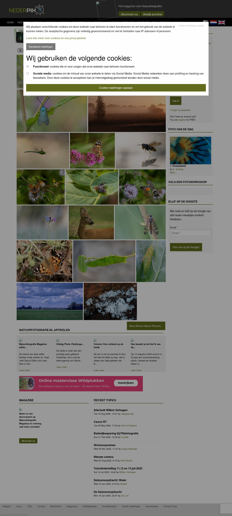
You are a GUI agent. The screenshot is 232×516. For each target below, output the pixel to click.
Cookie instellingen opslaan (191, 26)
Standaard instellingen (41, 46)
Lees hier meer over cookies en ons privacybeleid (56, 38)
